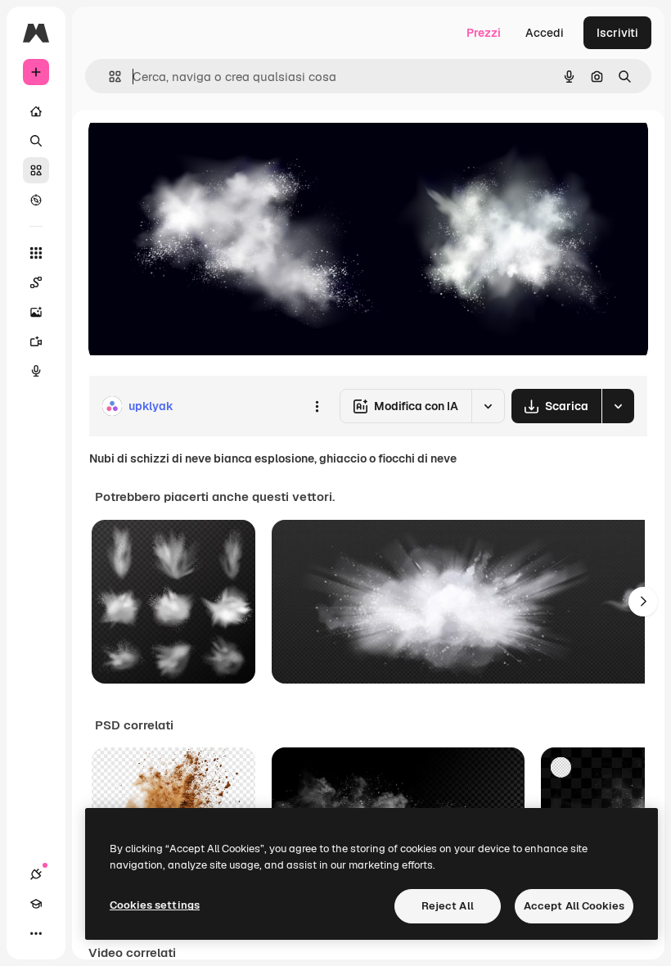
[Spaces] (36, 282)
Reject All (447, 906)
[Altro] (36, 933)
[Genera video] (36, 341)
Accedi (544, 32)
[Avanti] (643, 602)
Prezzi (483, 32)
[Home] (36, 111)
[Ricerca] (36, 141)
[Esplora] (36, 200)
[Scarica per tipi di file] (617, 406)
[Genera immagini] (36, 312)
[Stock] (36, 170)
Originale (196, 147)
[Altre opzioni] (316, 406)
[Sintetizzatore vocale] (36, 371)
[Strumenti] (36, 253)
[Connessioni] (36, 874)
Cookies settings (155, 905)
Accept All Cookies (574, 906)
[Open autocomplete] (108, 76)
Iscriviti (617, 32)
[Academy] (36, 904)
